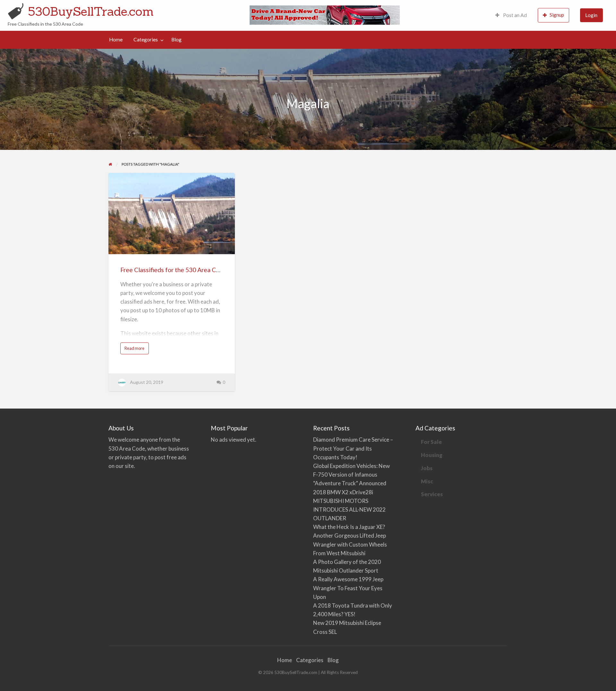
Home (116, 39)
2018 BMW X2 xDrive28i (343, 492)
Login (591, 15)
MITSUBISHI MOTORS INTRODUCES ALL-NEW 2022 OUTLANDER (349, 509)
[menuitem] (511, 15)
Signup (557, 15)
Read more (135, 349)
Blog (176, 39)
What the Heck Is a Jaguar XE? (349, 526)
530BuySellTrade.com (91, 11)
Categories (145, 39)
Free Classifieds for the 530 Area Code (173, 269)
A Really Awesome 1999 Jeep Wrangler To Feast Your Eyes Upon (348, 588)
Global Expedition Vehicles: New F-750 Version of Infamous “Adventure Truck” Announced (351, 474)
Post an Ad (514, 15)
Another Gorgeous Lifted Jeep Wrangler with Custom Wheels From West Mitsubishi (350, 544)
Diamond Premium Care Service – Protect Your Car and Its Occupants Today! (353, 448)
